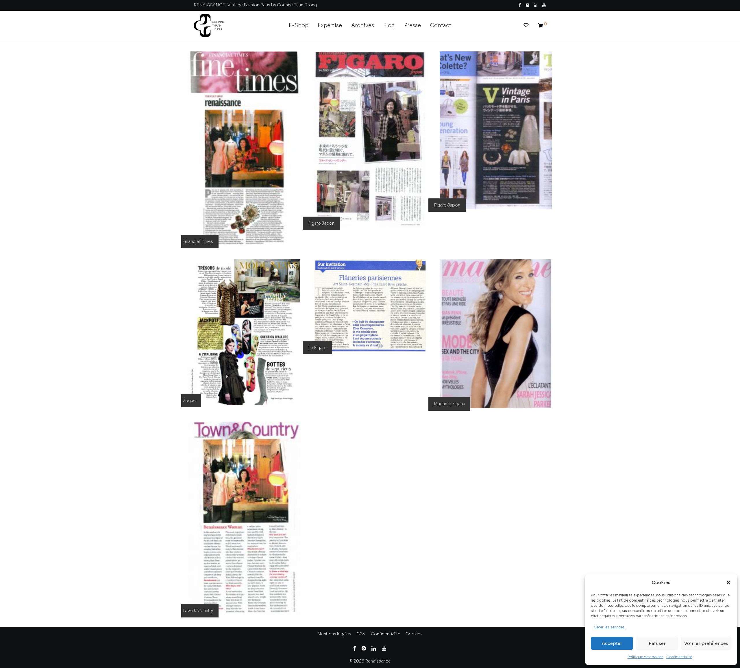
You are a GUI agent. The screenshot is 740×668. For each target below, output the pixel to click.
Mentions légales (334, 634)
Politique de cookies (645, 657)
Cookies (414, 634)
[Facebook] (520, 5)
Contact (440, 25)
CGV (361, 634)
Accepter (612, 643)
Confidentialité (679, 657)
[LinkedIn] (536, 5)
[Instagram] (527, 5)
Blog (389, 25)
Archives (362, 25)
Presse (412, 25)
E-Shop (298, 25)
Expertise (330, 25)
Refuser (657, 643)
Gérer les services (609, 627)
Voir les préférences (706, 643)
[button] (728, 582)
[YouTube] (544, 5)
